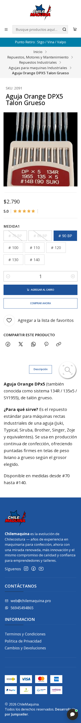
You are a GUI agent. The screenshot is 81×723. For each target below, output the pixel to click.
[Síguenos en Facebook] (33, 568)
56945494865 (22, 607)
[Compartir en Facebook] (8, 344)
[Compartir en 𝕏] (20, 344)
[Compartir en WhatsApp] (33, 344)
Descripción (41, 369)
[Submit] (64, 29)
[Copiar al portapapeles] (58, 344)
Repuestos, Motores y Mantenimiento (38, 57)
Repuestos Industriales (38, 62)
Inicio (37, 51)
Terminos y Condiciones (25, 633)
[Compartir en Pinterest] (46, 344)
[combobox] (40, 29)
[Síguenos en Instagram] (26, 568)
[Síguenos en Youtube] (41, 568)
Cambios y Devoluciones (25, 647)
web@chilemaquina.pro (31, 600)
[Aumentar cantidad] (73, 276)
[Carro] (75, 29)
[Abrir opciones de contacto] (72, 714)
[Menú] (6, 29)
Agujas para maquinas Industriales (38, 67)
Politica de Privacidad (23, 641)
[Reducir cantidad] (8, 276)
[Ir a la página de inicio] (40, 12)
